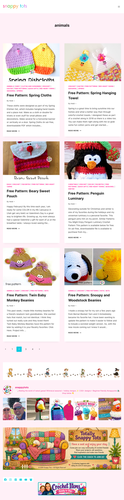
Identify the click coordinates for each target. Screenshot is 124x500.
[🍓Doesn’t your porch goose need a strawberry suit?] (38, 413)
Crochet (46, 86)
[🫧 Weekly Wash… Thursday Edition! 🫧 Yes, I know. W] (86, 413)
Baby (18, 86)
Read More (13, 131)
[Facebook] (5, 479)
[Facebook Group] (30, 479)
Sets (108, 291)
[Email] (20, 479)
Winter (71, 189)
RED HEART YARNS (47, 88)
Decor (91, 184)
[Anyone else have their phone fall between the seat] (62, 413)
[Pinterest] (15, 479)
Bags (9, 184)
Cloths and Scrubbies (31, 86)
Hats (46, 291)
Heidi (11, 101)
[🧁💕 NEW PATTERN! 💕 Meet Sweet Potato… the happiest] (109, 413)
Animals (10, 86)
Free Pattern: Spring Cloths (29, 95)
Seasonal (11, 91)
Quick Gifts (33, 88)
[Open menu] (119, 6)
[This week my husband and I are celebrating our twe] (14, 413)
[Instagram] (10, 479)
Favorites (26, 184)
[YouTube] (25, 479)
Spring (20, 91)
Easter (10, 88)
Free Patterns (20, 88)
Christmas (73, 184)
